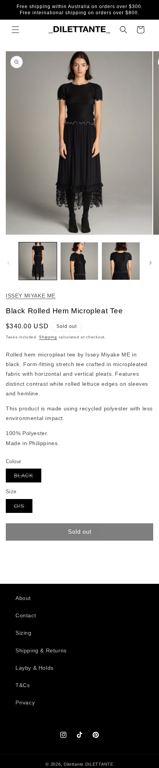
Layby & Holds (34, 668)
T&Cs (22, 685)
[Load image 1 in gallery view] (38, 261)
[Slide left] (8, 262)
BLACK (27, 477)
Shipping (48, 337)
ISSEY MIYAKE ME (31, 295)
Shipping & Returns (41, 650)
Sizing (23, 633)
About (23, 598)
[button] (15, 29)
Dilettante (74, 764)
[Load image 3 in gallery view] (121, 261)
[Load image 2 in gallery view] (79, 261)
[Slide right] (150, 262)
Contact (25, 615)
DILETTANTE (99, 764)
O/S (23, 507)
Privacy (25, 702)
